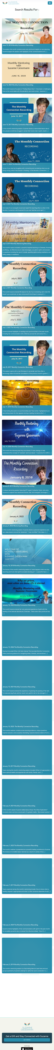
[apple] (27, 1048)
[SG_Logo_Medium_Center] (27, 1022)
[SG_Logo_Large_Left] (10, 1)
